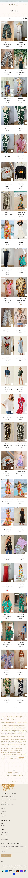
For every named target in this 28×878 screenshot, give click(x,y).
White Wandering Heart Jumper (7, 185)
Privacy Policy (4, 834)
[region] (14, 774)
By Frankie (7, 42)
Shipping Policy (4, 839)
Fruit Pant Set (21, 586)
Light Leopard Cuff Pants (7, 214)
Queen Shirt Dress (7, 300)
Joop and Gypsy (21, 584)
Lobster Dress (21, 644)
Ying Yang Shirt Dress (20, 270)
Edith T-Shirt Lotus (7, 417)
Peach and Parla (20, 240)
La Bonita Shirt (7, 156)
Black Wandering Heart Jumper (21, 185)
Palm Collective (21, 154)
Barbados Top (7, 242)
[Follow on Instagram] (2, 861)
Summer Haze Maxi (21, 100)
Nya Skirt (21, 242)
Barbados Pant (21, 501)
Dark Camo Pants (7, 44)
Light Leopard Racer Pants (20, 445)
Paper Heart (20, 98)
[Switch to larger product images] (23, 18)
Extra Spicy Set (21, 558)
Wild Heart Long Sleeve (7, 359)
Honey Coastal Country (7, 98)
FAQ (2, 823)
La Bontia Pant (21, 128)
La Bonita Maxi (7, 128)
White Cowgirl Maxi (21, 44)
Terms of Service (5, 832)
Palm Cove (7, 698)
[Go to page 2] (16, 707)
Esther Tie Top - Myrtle (21, 389)
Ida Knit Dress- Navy (21, 72)
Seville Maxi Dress (21, 300)
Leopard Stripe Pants (7, 445)
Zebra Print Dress (21, 700)
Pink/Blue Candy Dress (21, 473)
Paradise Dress (7, 700)
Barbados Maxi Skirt (7, 529)
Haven (21, 415)
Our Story (3, 811)
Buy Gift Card (4, 816)
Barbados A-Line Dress (7, 501)
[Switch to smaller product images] (26, 18)
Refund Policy (4, 837)
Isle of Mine (21, 70)
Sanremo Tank (7, 558)
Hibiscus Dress (21, 156)
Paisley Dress (7, 672)
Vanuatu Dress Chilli (21, 417)
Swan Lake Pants (20, 616)
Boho (21, 698)
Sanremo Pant (21, 529)
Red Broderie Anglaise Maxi (7, 586)
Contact (3, 813)
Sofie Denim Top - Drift (7, 389)
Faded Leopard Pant (7, 330)
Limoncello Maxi (20, 214)
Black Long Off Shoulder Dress (7, 271)
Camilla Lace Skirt (21, 672)
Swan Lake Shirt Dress (7, 644)
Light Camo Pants (7, 72)
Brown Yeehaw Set (7, 473)
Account (3, 825)
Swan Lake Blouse (7, 616)
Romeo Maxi (7, 100)
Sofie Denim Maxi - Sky (21, 359)
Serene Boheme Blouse (21, 330)
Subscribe (6, 855)
